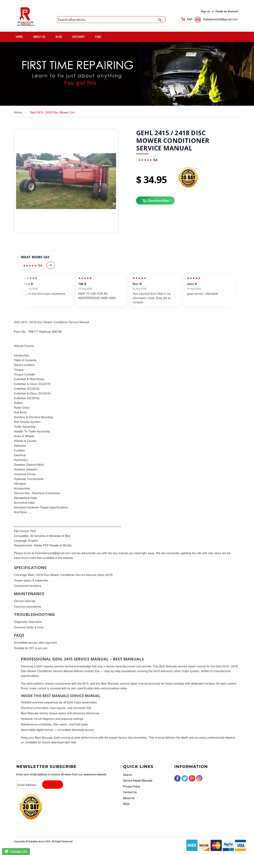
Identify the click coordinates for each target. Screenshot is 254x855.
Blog (59, 37)
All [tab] (50, 265)
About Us (39, 37)
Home (19, 37)
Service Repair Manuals (137, 780)
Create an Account (227, 11)
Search (127, 774)
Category (78, 37)
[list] (130, 290)
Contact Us (130, 792)
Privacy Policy (131, 786)
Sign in (205, 11)
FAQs (98, 37)
